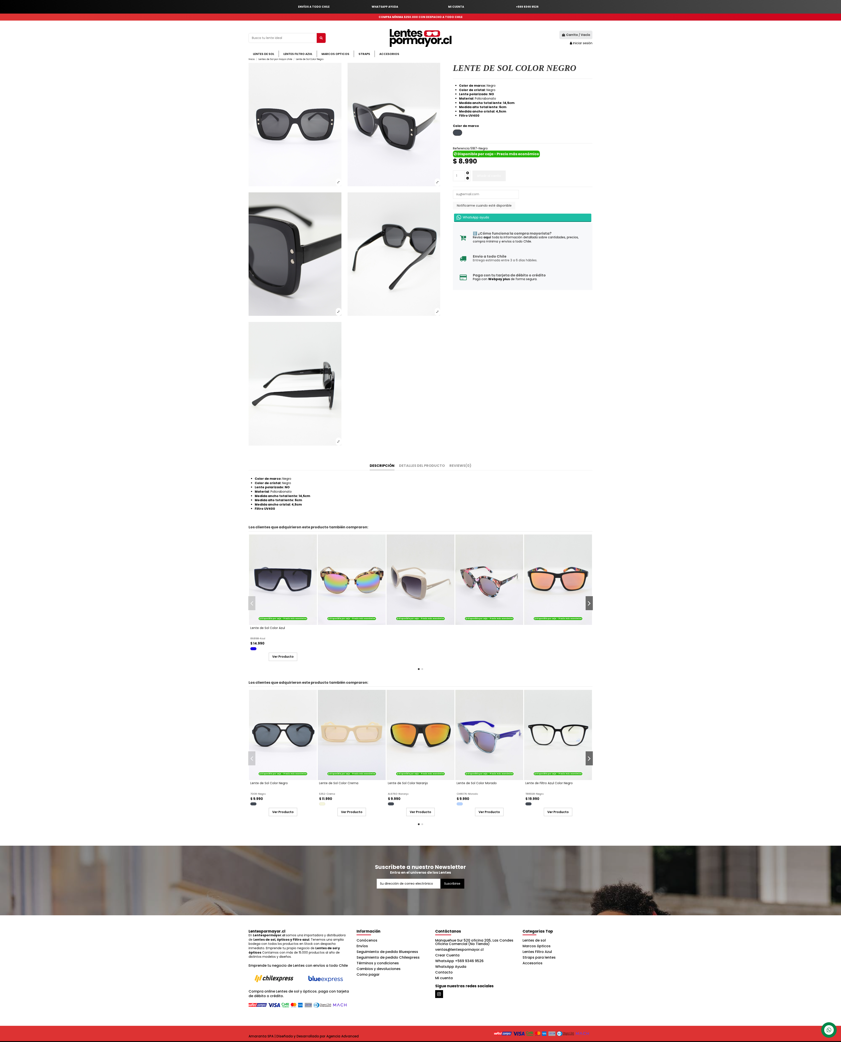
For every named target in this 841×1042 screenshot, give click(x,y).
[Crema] (322, 803)
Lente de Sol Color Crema (338, 783)
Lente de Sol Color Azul (267, 628)
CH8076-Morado (467, 794)
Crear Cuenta (447, 955)
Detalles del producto (422, 466)
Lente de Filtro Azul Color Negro (549, 783)
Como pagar (368, 974)
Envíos (362, 946)
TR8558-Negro (534, 794)
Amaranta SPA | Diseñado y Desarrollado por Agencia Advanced (304, 1036)
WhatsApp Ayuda (450, 966)
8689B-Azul (257, 638)
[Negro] (253, 803)
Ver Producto (283, 656)
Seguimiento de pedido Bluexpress (387, 951)
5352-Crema (327, 794)
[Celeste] (460, 803)
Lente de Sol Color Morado (477, 783)
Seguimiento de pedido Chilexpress (388, 957)
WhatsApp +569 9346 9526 (459, 960)
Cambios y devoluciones (379, 968)
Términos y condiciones (378, 963)
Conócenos (367, 940)
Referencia (461, 148)
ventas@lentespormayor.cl (459, 949)
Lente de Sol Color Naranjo (408, 783)
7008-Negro (258, 794)
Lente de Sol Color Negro (269, 783)
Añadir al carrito (489, 176)
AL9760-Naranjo (398, 794)
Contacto (444, 972)
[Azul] (253, 648)
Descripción (382, 466)
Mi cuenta (444, 977)
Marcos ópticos (537, 946)
